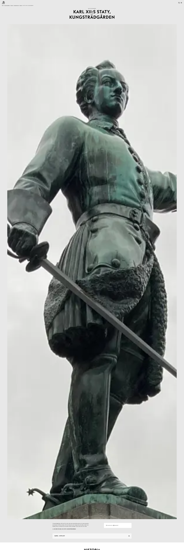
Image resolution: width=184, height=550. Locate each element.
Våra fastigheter (7, 5)
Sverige (12, 5)
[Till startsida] (3, 2)
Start (2, 5)
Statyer (21, 5)
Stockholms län (16, 5)
